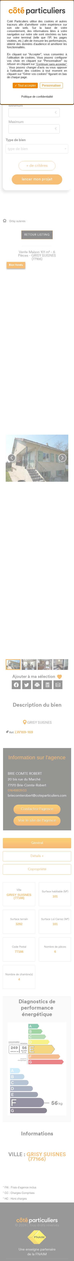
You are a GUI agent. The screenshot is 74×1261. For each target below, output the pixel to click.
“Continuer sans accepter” (51, 64)
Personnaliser (51, 85)
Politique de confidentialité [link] (37, 96)
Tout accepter (26, 85)
